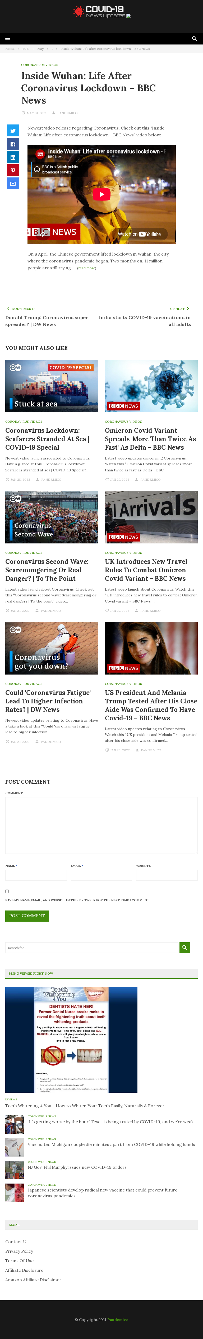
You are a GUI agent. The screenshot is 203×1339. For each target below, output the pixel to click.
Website (143, 866)
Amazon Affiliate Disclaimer (33, 1279)
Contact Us (17, 1241)
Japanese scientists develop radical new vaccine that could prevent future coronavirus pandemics (102, 1192)
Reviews (11, 1099)
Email (77, 866)
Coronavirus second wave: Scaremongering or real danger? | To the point (47, 570)
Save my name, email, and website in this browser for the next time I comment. (77, 900)
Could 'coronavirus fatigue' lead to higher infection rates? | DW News (48, 701)
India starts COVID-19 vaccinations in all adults (145, 320)
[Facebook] (13, 144)
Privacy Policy (19, 1251)
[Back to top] (188, 1324)
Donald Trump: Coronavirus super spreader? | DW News (46, 320)
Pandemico (117, 1319)
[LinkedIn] (13, 157)
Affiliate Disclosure (24, 1270)
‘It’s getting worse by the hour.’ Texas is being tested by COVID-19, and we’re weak (110, 1121)
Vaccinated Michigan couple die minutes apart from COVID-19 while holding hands (111, 1144)
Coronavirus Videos (39, 65)
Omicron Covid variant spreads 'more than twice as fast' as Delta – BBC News (150, 439)
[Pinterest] (13, 170)
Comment (14, 793)
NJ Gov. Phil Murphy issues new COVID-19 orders (77, 1167)
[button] (7, 39)
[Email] (13, 183)
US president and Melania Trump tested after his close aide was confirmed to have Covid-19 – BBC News (151, 705)
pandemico (67, 113)
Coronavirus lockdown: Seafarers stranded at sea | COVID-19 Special (47, 439)
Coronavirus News (42, 1116)
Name (11, 866)
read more (86, 268)
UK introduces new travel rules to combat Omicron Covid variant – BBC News (146, 570)
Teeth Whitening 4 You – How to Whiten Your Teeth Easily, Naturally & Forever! (85, 1105)
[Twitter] (13, 130)
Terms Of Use (19, 1260)
